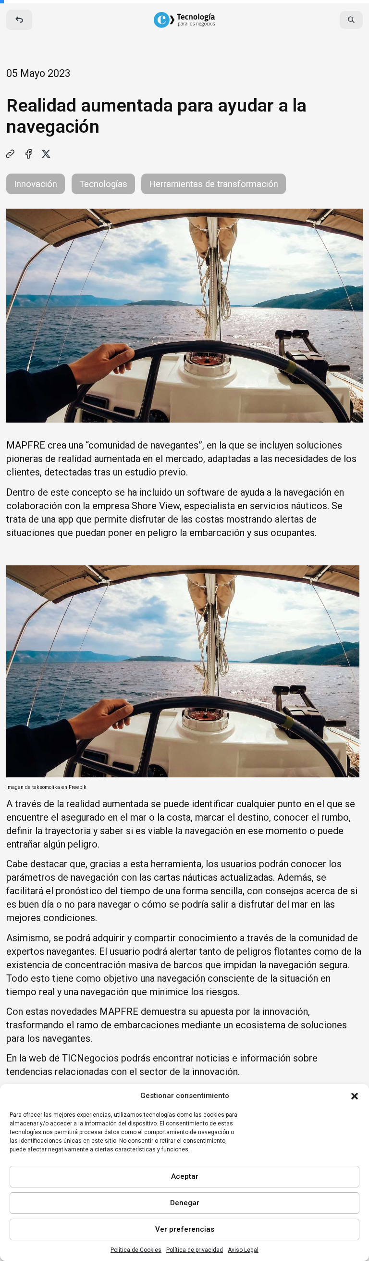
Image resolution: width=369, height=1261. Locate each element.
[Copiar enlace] (10, 154)
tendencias (29, 1071)
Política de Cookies (136, 1250)
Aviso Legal (243, 1250)
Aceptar (184, 1176)
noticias (213, 1058)
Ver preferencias (184, 1229)
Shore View (156, 506)
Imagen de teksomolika (33, 787)
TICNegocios (90, 1058)
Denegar (184, 1203)
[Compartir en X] (46, 154)
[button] (354, 1096)
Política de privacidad (194, 1250)
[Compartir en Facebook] (28, 154)
